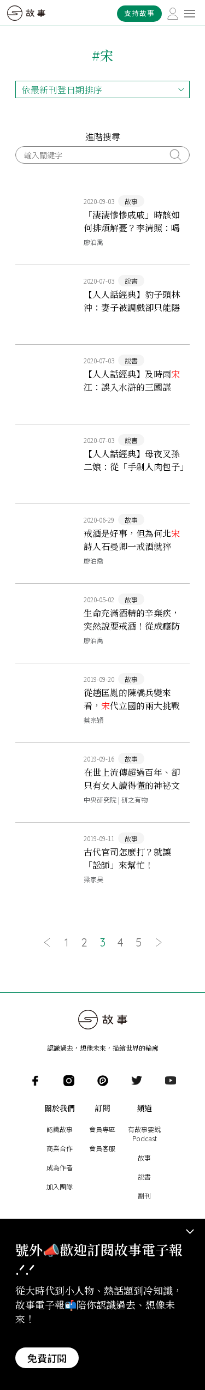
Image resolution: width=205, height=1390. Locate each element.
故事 (144, 1157)
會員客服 (102, 1148)
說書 (144, 1176)
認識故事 (59, 1129)
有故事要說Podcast (144, 1133)
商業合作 (59, 1148)
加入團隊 (59, 1186)
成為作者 (59, 1167)
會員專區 (102, 1129)
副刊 (144, 1195)
